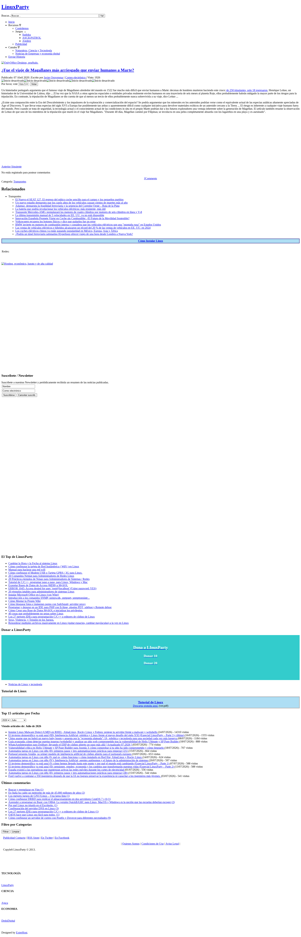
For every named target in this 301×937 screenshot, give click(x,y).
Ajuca (4, 902)
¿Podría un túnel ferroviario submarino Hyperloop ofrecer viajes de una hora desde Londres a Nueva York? (74, 234)
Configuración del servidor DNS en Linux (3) (33, 808)
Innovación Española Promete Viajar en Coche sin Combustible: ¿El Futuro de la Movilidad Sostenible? (72, 218)
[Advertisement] (105, 140)
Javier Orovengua (53, 77)
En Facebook (62, 837)
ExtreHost (21, 932)
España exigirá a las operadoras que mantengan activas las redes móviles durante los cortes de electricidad (66, 769)
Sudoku (26, 34)
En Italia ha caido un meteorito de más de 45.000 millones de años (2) (46, 792)
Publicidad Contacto (14, 837)
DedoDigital (8, 920)
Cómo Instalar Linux (150, 240)
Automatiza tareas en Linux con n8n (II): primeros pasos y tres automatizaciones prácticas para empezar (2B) (68, 772)
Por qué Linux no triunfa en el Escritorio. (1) (32, 805)
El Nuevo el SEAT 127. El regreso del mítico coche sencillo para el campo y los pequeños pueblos (69, 199)
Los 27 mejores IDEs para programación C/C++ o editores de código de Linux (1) (53, 811)
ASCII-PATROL (31, 37)
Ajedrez (26, 40)
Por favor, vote (9, 83)
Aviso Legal (172, 843)
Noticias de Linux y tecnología (25, 684)
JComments (150, 178)
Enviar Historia (16, 56)
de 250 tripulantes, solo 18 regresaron (246, 90)
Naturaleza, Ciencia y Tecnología (33, 50)
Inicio (11, 21)
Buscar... (6, 15)
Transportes (19, 181)
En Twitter (47, 837)
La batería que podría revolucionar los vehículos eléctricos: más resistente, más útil (60, 208)
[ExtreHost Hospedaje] (27, 263)
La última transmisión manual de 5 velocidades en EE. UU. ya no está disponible (59, 215)
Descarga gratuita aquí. (145, 705)
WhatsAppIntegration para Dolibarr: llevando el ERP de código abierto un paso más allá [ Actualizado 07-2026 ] (70, 744)
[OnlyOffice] (19, 62)
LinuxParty (15, 7)
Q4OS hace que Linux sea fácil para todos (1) (33, 814)
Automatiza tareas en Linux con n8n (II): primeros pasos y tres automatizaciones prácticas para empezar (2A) (68, 750)
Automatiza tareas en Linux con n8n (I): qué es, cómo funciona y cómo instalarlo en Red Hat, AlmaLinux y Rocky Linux (75, 757)
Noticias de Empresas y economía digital (37, 53)
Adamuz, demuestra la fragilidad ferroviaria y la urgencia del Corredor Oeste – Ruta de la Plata (67, 205)
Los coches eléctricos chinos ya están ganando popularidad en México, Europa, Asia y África (66, 230)
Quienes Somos (131, 843)
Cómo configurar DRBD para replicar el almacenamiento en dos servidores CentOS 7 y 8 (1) (59, 799)
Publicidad (21, 44)
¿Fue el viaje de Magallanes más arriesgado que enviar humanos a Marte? (67, 70)
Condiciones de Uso (152, 843)
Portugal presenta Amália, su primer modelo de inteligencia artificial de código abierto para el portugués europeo (70, 754)
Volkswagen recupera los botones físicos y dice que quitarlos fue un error (55, 221)
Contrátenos (22, 28)
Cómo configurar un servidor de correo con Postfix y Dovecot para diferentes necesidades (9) (59, 817)
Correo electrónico (75, 77)
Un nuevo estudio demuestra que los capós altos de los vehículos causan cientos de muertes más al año (71, 202)
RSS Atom (33, 837)
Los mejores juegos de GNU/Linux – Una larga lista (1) (39, 795)
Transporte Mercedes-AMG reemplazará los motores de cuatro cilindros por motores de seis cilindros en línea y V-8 (78, 212)
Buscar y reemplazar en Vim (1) (25, 789)
